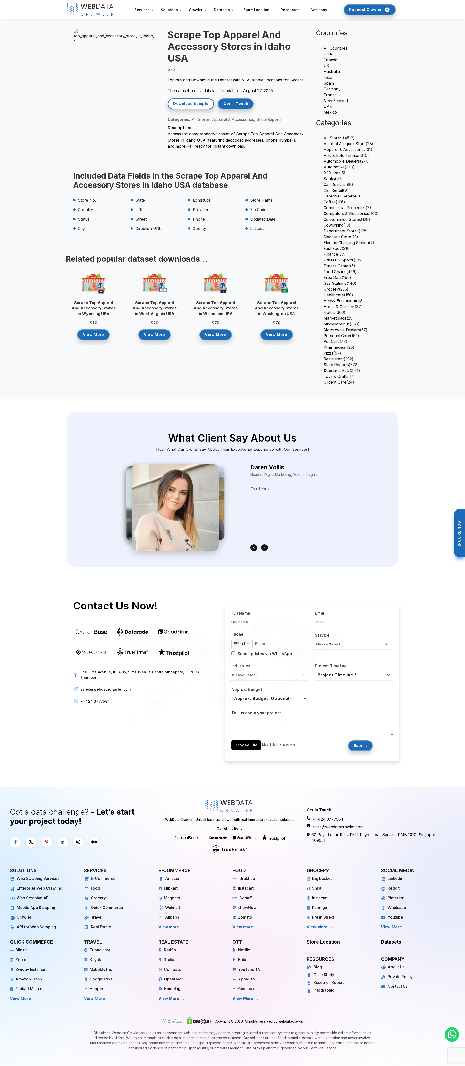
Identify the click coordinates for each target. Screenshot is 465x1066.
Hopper (96, 988)
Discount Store (337, 236)
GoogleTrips (101, 979)
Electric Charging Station (346, 242)
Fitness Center (337, 265)
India (328, 77)
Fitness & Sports (339, 260)
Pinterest (396, 897)
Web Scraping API (33, 897)
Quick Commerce (107, 907)
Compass (172, 969)
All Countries (335, 48)
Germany (332, 89)
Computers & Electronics (346, 213)
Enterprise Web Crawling (39, 888)
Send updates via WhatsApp (264, 653)
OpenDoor (173, 979)
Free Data (333, 277)
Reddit (394, 888)
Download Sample (191, 103)
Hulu (242, 959)
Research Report (328, 982)
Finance (331, 254)
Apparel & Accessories (344, 149)
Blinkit (21, 950)
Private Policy (400, 976)
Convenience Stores (342, 219)
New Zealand (336, 100)
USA (328, 54)
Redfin (170, 950)
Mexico (330, 112)
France (330, 94)
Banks (329, 178)
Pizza (328, 353)
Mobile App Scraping (36, 907)
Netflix (244, 950)
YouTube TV (249, 969)
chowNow (247, 907)
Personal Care (337, 335)
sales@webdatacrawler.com (105, 689)
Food (95, 888)
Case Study (323, 974)
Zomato (245, 917)
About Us (396, 966)
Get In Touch (235, 103)
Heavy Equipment (340, 300)
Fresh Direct (323, 917)
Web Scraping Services (38, 878)
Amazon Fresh (29, 979)
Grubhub (247, 878)
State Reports (336, 364)
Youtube (395, 917)
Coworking (333, 225)
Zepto (21, 959)
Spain (329, 83)
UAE (328, 106)
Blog (317, 966)
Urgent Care (335, 382)
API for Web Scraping (36, 926)
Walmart (172, 907)
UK (326, 65)
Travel (96, 917)
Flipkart (171, 888)
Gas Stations (335, 283)
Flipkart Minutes (30, 988)
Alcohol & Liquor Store (345, 143)
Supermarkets (337, 370)
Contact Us (398, 986)
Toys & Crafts (336, 376)
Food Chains (335, 271)
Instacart (246, 888)
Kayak (95, 959)
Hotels (329, 312)
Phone (237, 634)
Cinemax (246, 988)
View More (93, 334)
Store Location (256, 10)
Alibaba (172, 917)
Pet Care (332, 341)
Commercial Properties (345, 207)
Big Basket (322, 878)
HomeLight (174, 988)
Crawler (24, 917)
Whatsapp (397, 907)
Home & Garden (338, 306)
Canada (330, 59)
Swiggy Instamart (31, 969)
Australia (332, 71)
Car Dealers (334, 184)
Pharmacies (334, 347)
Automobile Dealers (342, 161)
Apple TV (247, 979)
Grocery (331, 289)
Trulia (169, 959)
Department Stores (341, 231)
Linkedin (395, 878)
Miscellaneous (337, 324)
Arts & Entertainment (343, 155)
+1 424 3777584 (95, 701)
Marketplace (335, 318)
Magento (172, 897)
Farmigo (319, 907)
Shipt (316, 888)
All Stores (333, 137)
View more (168, 926)
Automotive (334, 167)
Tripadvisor (100, 950)
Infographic (323, 990)
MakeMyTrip (101, 969)
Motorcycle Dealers (342, 329)
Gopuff (245, 897)
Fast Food (333, 248)
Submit (360, 745)
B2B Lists (332, 172)
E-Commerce (103, 878)
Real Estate (101, 926)
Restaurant (334, 358)
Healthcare (334, 294)
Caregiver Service (340, 196)
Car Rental (333, 190)
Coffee (330, 201)
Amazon (172, 878)
